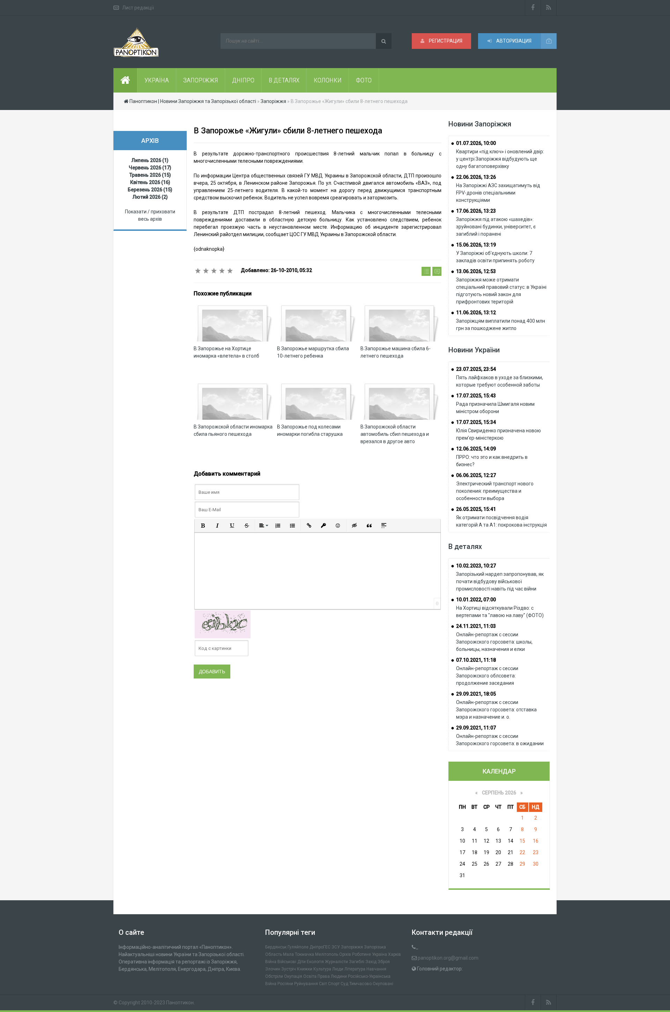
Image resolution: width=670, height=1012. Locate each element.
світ (323, 983)
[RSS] (549, 7)
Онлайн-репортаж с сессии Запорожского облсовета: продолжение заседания (487, 676)
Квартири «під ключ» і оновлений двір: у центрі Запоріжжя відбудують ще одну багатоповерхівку (500, 159)
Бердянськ (275, 947)
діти (301, 961)
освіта (310, 976)
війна (270, 961)
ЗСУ (336, 947)
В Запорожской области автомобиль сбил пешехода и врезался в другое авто (394, 434)
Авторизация (513, 41)
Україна (379, 954)
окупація (293, 976)
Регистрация (445, 41)
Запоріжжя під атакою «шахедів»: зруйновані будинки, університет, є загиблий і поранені (496, 227)
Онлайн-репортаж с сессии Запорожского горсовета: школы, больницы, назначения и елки (494, 642)
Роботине (361, 954)
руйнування (306, 983)
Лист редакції (138, 7)
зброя (384, 961)
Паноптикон (180, 1002)
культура (322, 969)
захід (371, 961)
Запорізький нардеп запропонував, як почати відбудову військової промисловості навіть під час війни (500, 581)
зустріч (288, 969)
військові (286, 961)
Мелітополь (326, 954)
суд (344, 983)
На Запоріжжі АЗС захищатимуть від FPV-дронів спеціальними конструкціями (498, 193)
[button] (202, 525)
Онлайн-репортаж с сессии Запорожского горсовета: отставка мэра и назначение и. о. (496, 709)
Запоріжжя (352, 947)
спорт (334, 983)
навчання (376, 969)
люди (337, 969)
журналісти (336, 961)
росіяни (285, 983)
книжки (304, 969)
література (354, 969)
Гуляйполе (298, 947)
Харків (394, 954)
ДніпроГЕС (320, 947)
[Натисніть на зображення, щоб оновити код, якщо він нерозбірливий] (223, 624)
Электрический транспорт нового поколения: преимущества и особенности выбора (495, 491)
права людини (332, 976)
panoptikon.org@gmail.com (448, 958)
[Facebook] (533, 7)
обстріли (274, 976)
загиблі (356, 961)
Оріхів (345, 954)
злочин (272, 969)
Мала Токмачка (298, 954)
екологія (315, 961)
